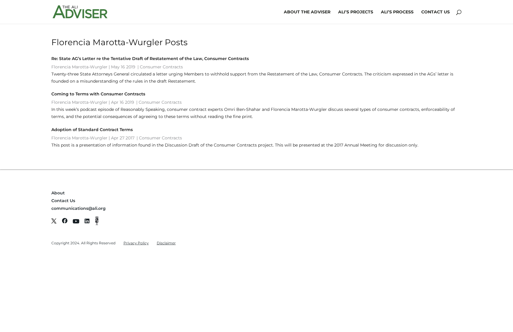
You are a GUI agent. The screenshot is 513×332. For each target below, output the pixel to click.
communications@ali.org (78, 208)
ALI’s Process (397, 12)
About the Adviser (307, 12)
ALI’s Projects (355, 12)
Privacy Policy (136, 243)
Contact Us (435, 12)
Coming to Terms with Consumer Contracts (98, 94)
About (58, 193)
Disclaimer (166, 243)
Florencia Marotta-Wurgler (79, 67)
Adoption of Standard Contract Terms (92, 129)
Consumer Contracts (161, 67)
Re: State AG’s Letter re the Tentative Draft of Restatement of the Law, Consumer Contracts (150, 58)
